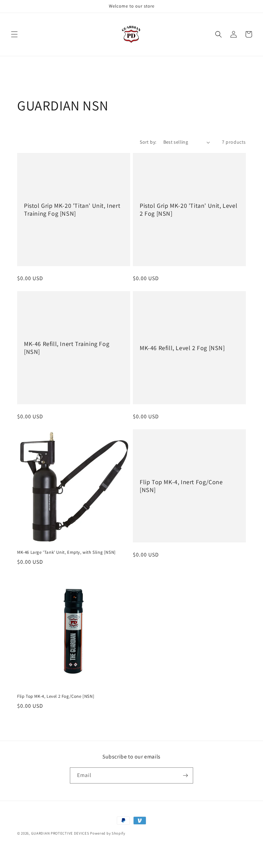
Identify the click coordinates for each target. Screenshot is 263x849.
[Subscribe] (185, 775)
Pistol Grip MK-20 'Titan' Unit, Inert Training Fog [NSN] (72, 209)
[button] (14, 34)
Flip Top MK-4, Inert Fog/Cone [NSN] (181, 486)
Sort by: (148, 142)
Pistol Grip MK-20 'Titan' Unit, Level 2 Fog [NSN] (188, 209)
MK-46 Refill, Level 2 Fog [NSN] (182, 348)
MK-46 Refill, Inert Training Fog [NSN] (66, 348)
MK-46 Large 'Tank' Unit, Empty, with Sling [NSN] (66, 552)
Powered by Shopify (107, 833)
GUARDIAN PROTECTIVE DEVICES (60, 833)
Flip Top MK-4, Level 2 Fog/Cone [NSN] (55, 696)
